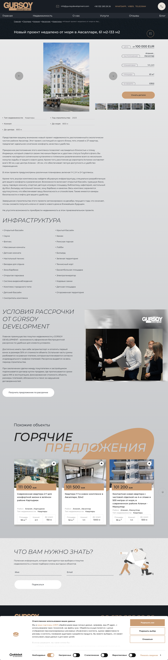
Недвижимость (42, 15)
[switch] (76, 655)
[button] (19, 76)
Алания (36, 21)
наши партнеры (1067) (48, 625)
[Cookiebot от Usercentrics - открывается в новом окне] (16, 655)
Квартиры (57, 21)
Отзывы (134, 15)
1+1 (84, 520)
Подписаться (38, 585)
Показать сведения (149, 655)
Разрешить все (147, 623)
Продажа (27, 21)
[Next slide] (162, 492)
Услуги (104, 15)
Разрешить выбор (147, 631)
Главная (7, 15)
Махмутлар (134, 510)
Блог (162, 15)
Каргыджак (39, 509)
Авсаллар (46, 21)
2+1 (36, 520)
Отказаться (147, 639)
